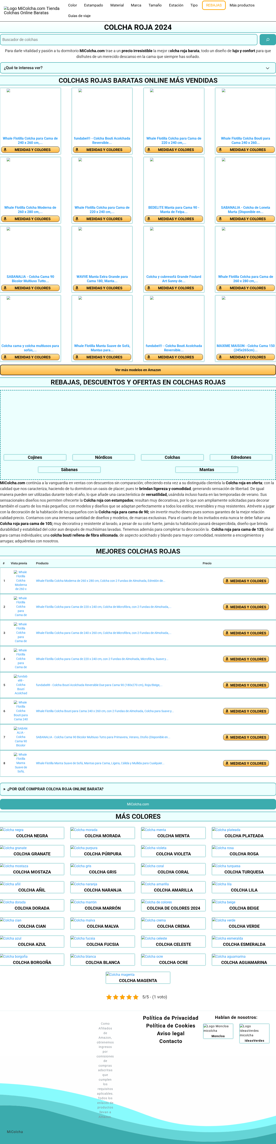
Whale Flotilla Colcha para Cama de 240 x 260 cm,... (30, 140)
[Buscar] (268, 39)
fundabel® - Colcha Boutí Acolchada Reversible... (102, 140)
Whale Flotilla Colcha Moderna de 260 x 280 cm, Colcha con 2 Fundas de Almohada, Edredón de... (100, 580)
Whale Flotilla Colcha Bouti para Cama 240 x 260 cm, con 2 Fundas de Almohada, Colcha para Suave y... (105, 711)
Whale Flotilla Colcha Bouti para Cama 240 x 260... (245, 140)
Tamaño (155, 5)
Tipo (194, 5)
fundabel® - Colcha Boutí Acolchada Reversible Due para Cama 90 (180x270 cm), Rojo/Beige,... (99, 685)
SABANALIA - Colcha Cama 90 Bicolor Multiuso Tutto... (30, 279)
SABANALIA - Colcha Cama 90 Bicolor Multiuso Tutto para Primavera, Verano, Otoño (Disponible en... (103, 737)
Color (72, 5)
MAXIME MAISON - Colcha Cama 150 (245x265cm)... (246, 348)
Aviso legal (171, 1033)
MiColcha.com (138, 804)
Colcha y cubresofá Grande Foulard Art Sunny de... (173, 279)
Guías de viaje (79, 16)
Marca (136, 5)
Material (117, 5)
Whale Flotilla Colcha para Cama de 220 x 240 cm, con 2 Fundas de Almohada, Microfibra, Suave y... (102, 659)
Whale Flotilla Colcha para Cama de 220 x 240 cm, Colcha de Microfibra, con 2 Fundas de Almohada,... (103, 607)
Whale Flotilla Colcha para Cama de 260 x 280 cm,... (245, 279)
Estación (176, 5)
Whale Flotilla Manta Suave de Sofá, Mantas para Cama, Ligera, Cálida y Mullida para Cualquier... (100, 763)
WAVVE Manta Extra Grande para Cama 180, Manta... (102, 279)
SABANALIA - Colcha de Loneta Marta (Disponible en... (245, 209)
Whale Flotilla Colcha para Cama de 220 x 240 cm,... (173, 140)
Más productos (242, 5)
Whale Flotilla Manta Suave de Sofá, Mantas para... (102, 348)
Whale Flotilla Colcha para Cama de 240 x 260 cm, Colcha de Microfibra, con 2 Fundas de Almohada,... (103, 633)
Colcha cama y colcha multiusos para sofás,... (30, 348)
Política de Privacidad (171, 1018)
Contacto (170, 1041)
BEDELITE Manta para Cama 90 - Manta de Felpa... (173, 209)
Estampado (93, 5)
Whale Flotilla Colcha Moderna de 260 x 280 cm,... (30, 209)
